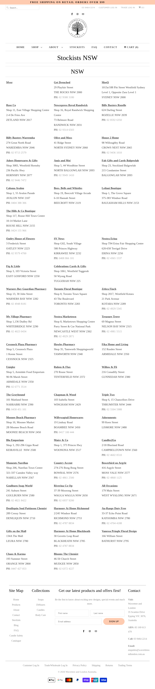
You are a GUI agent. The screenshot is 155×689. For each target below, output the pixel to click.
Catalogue (16, 640)
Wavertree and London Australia (81, 672)
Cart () (132, 47)
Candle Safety (16, 635)
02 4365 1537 (114, 258)
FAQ (94, 47)
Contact (110, 47)
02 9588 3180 (66, 97)
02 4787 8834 (66, 523)
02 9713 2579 (18, 152)
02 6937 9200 (66, 500)
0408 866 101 (66, 258)
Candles (41, 610)
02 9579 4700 (18, 253)
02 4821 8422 (18, 500)
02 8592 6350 (114, 119)
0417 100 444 (66, 432)
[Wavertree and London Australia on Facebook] (72, 14)
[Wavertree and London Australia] (77, 28)
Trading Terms (125, 665)
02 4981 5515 (114, 331)
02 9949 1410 (66, 175)
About (54, 47)
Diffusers (40, 604)
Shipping (96, 665)
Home (20, 47)
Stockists (77, 47)
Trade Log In (128, 8)
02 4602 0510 (114, 454)
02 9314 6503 (66, 129)
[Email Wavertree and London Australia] (83, 14)
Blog (16, 625)
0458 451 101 (18, 409)
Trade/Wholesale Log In (56, 665)
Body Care (40, 615)
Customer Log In (108, 8)
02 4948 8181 (18, 303)
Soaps (41, 599)
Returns (109, 665)
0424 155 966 (18, 230)
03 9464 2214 (88, 8)
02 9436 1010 (114, 152)
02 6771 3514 (18, 386)
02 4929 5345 (114, 308)
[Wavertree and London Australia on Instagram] (77, 14)
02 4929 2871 (66, 336)
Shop (35, 47)
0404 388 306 (18, 202)
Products (16, 604)
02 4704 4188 (114, 523)
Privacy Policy (80, 665)
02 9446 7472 (18, 180)
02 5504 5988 (114, 409)
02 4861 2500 (66, 477)
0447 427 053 (18, 568)
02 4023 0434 (18, 331)
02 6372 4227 (66, 568)
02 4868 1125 (114, 477)
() (142, 8)
